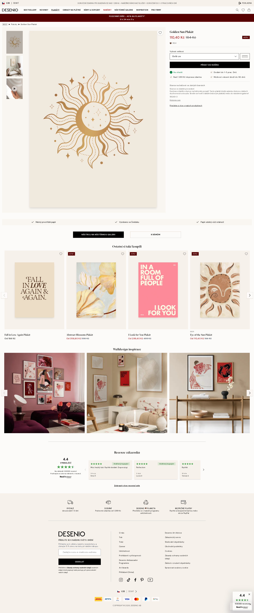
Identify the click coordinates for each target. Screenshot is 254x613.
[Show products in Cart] (249, 10)
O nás (121, 533)
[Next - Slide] (250, 295)
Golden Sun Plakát (29, 24)
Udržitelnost (124, 551)
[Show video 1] (14, 88)
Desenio (135, 605)
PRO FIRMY (156, 10)
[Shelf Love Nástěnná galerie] (209, 393)
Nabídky (107, 10)
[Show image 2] (14, 66)
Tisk (121, 537)
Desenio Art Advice (173, 533)
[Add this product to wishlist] (160, 32)
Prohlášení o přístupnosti (130, 555)
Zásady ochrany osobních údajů (79, 568)
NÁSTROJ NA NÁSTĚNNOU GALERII (98, 234)
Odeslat (79, 562)
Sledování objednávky (174, 542)
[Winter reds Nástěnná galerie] (127, 393)
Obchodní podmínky (174, 546)
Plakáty (55, 10)
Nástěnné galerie (124, 10)
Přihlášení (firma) (126, 572)
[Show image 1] (14, 42)
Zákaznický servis (173, 537)
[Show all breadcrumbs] (5, 24)
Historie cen (175, 100)
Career (122, 546)
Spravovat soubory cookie (176, 568)
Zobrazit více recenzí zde (127, 485)
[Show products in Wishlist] (243, 10)
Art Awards (124, 568)
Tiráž (121, 542)
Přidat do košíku (210, 65)
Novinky (44, 10)
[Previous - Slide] (4, 295)
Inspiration (142, 10)
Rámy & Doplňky (92, 10)
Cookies (168, 551)
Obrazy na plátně (72, 10)
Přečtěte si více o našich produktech (186, 106)
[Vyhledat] (237, 10)
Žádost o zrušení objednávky (177, 563)
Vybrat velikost (177, 51)
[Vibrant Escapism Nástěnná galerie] (44, 393)
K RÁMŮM (155, 234)
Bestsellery (30, 10)
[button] (245, 56)
